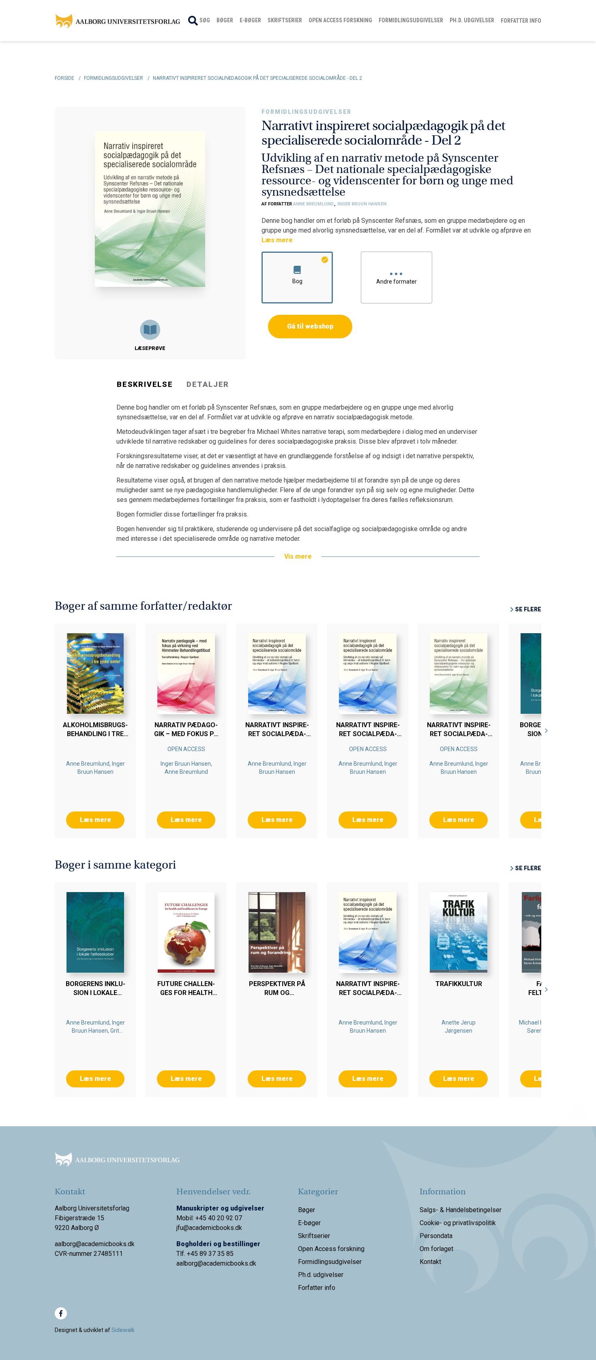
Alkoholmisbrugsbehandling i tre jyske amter (95, 734)
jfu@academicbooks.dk (209, 1228)
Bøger (225, 20)
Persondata (436, 1236)
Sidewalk (123, 1330)
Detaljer (208, 384)
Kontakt (430, 1262)
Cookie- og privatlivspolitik (458, 1223)
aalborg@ (189, 1263)
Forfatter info (521, 20)
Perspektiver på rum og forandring (277, 993)
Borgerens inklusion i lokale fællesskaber (95, 993)
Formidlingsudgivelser (411, 20)
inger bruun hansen (361, 204)
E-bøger (250, 20)
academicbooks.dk (229, 1263)
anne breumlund (314, 204)
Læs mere (277, 240)
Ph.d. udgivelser (472, 20)
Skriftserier (285, 20)
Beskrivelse (145, 384)
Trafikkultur (458, 984)
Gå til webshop (310, 326)
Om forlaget (436, 1249)
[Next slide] (546, 730)
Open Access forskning (340, 20)
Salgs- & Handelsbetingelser (461, 1210)
